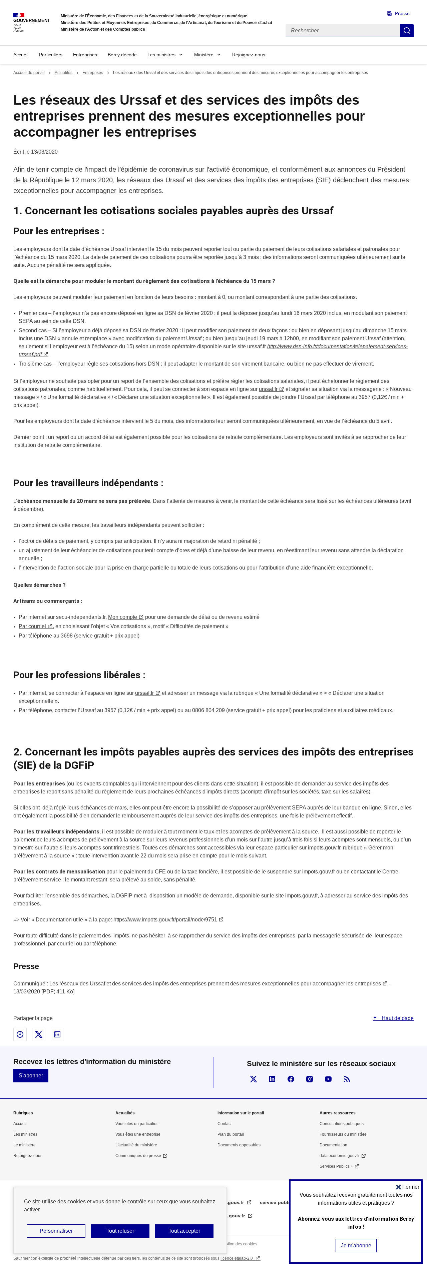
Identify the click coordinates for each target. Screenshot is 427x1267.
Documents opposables (239, 1145)
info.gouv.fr (231, 1202)
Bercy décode (122, 54)
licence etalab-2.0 (237, 1258)
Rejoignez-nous (248, 54)
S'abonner (31, 1075)
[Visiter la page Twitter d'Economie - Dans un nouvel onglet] (253, 1079)
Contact (225, 1123)
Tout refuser (120, 1231)
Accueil (20, 54)
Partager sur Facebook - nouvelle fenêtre (20, 1034)
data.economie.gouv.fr (340, 1155)
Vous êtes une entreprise (137, 1134)
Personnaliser (56, 1231)
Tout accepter (184, 1231)
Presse (402, 13)
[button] (407, 1187)
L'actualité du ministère (136, 1145)
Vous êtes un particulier (136, 1123)
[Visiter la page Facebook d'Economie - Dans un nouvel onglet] (291, 1079)
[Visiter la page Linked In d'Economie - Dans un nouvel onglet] (272, 1079)
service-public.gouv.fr (285, 1202)
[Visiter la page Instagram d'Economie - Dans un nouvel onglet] (309, 1079)
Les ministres (161, 54)
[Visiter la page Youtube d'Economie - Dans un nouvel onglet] (328, 1079)
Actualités (63, 72)
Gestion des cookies (239, 1244)
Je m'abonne (356, 1245)
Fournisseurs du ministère (343, 1134)
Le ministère (24, 1145)
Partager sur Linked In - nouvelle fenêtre (57, 1034)
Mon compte (122, 617)
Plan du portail (231, 1134)
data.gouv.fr (232, 1215)
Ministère (204, 54)
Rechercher (407, 30)
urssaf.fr (144, 693)
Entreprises (85, 54)
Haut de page (397, 1018)
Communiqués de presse (138, 1155)
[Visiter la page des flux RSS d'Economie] (347, 1079)
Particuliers (50, 54)
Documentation (333, 1145)
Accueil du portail (29, 72)
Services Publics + (336, 1166)
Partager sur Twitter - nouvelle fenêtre (38, 1034)
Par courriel (32, 626)
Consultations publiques (342, 1123)
